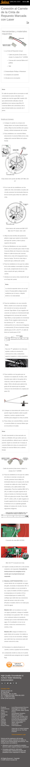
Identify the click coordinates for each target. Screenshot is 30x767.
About (2, 710)
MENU (24, 2)
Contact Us (4, 712)
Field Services (5, 709)
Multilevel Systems (17, 715)
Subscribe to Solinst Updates (20, 728)
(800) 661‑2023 (15, 1)
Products (3, 707)
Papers (3, 713)
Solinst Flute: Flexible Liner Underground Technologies (20, 717)
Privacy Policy (5, 725)
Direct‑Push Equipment (18, 721)
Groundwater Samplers (18, 713)
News (2, 718)
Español (3, 721)
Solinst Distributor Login (19, 734)
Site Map (3, 724)
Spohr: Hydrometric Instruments (17, 723)
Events (3, 716)
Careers (3, 719)
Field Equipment (16, 725)
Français (3, 722)
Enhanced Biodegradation (19, 719)
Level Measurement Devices (20, 707)
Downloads (4, 715)
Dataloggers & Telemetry (19, 709)
